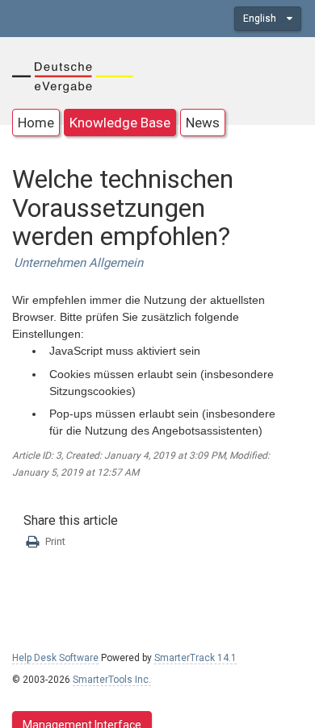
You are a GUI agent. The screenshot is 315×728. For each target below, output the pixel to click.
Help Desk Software (55, 658)
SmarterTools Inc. (112, 679)
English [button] (261, 18)
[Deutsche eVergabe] (72, 76)
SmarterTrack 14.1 (195, 658)
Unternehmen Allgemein (78, 263)
